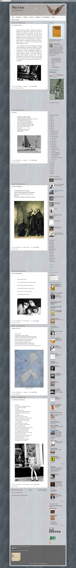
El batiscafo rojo (53, 381)
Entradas (52, 276)
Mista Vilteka (53, 361)
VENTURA (14, 112)
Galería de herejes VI (54, 490)
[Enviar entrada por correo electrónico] (29, 86)
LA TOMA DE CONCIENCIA (18, 399)
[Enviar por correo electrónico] (31, 86)
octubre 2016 (54, 134)
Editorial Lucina (53, 508)
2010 (51, 170)
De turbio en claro (54, 493)
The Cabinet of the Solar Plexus (56, 481)
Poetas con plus (15, 19)
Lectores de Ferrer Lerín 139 (55, 422)
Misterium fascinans (58, 286)
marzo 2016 (54, 146)
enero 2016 (54, 159)
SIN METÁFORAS (58, 311)
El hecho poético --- (58, 366)
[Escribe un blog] (32, 86)
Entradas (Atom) (19, 492)
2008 (51, 173)
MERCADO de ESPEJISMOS (56, 404)
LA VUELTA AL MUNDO (55, 389)
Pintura (50, 243)
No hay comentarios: (26, 247)
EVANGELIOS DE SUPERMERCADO (57, 227)
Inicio (30, 490)
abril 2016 (53, 144)
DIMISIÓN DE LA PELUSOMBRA (57, 203)
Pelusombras (51, 258)
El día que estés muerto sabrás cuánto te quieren (56, 302)
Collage (25, 17)
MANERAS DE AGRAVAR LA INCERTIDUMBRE (58, 296)
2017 (51, 128)
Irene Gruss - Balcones (59, 331)
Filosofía (50, 252)
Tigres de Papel (53, 522)
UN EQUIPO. (57, 474)
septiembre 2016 (54, 136)
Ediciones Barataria (54, 523)
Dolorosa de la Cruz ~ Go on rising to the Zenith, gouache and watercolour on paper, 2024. (59, 484)
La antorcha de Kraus (54, 318)
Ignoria (52, 330)
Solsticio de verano (58, 449)
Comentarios (53, 279)
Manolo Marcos (51, 264)
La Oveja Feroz (53, 489)
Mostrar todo (62, 463)
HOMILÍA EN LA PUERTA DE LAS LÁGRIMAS (59, 185)
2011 (51, 168)
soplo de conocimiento (54, 397)
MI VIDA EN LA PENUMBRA (56, 310)
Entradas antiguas (42, 490)
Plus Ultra (18, 7)
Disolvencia (52, 303)
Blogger (45, 563)
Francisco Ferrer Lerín (55, 421)
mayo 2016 (54, 143)
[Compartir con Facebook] (35, 86)
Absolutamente (53, 307)
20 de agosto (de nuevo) (55, 327)
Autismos (50, 259)
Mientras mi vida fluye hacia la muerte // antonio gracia (56, 285)
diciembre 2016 (54, 131)
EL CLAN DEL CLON (17, 25)
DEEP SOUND (56, 220)
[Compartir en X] (33, 86)
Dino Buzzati (51, 261)
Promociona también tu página (53, 272)
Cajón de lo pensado (54, 456)
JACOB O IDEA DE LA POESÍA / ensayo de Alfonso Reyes (59, 234)
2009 (51, 171)
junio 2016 (53, 141)
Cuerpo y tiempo (54, 440)
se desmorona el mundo (54, 362)
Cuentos (31, 17)
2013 (51, 165)
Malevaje (50, 250)
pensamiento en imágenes (55, 338)
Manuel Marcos (57, 43)
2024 (51, 116)
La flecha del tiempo (58, 319)
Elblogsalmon (53, 466)
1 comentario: (25, 86)
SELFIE (55, 208)
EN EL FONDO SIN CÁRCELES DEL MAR (58, 179)
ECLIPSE (56, 382)
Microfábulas (46, 17)
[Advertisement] (29, 99)
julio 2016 (53, 139)
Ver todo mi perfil (52, 55)
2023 (51, 118)
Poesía (53, 17)
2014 (51, 163)
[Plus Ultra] (49, 271)
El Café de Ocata (54, 326)
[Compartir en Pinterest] (36, 86)
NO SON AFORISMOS (17, 186)
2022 (51, 120)
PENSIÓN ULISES (54, 353)
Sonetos (50, 253)
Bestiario (18, 17)
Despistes (38, 17)
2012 (51, 166)
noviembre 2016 (54, 133)
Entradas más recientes (17, 490)
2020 (51, 123)
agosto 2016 (54, 138)
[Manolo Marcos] (49, 265)
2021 (51, 121)
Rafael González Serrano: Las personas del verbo (58, 495)
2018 (51, 126)
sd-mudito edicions (54, 515)
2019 (51, 125)
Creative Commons (25, 550)
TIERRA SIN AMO (16, 328)
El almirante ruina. (54, 473)
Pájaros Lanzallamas (54, 425)
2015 (51, 161)
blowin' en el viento (54, 365)
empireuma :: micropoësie (55, 373)
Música (50, 247)
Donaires (50, 256)
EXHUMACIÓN (52, 72)
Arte (13, 17)
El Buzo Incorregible (54, 430)
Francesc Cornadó (54, 448)
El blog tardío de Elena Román (56, 306)
